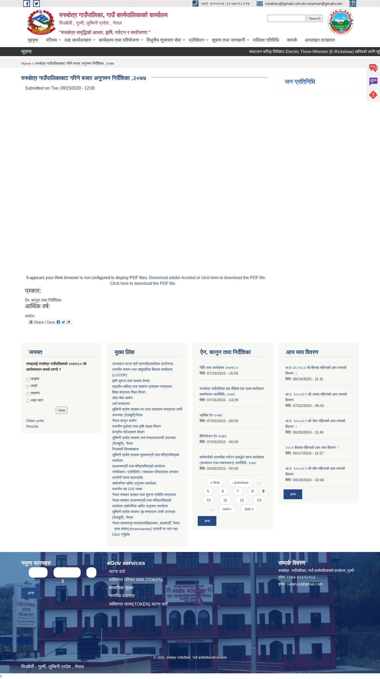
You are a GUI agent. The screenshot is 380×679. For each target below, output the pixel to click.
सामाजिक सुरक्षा (121, 587)
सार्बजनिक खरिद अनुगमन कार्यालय (134, 483)
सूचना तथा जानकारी (228, 40)
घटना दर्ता (117, 571)
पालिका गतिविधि (266, 40)
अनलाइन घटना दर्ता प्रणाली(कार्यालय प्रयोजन (142, 364)
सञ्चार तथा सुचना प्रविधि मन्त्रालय (152, 495)
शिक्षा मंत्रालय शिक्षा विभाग (129, 392)
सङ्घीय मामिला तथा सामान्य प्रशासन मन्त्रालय (142, 386)
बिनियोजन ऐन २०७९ (213, 436)
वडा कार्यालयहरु (78, 40)
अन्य (207, 521)
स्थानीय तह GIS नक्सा (127, 489)
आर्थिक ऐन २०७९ (211, 415)
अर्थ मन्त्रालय (121, 403)
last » (249, 509)
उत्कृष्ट (35, 379)
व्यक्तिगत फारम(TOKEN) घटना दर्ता (138, 604)
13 (259, 500)
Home (26, 63)
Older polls (35, 421)
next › (227, 509)
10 (209, 500)
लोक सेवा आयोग (122, 398)
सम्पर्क (292, 40)
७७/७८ (30, 316)
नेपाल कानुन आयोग (124, 421)
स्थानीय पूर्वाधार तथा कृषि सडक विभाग (136, 426)
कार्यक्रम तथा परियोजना (119, 40)
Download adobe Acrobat (172, 277)
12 (242, 500)
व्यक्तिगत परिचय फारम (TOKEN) (136, 579)
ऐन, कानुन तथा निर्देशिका (43, 300)
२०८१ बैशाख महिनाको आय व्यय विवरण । (312, 447)
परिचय (51, 40)
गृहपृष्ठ (33, 40)
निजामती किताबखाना (125, 449)
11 (225, 500)
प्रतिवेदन (196, 40)
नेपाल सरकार (120, 495)
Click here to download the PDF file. (143, 283)
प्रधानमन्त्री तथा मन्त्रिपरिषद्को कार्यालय (138, 466)
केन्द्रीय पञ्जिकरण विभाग (128, 432)
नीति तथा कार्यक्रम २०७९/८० (219, 367)
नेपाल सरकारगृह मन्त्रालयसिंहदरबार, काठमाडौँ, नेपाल (146, 523)
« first (214, 482)
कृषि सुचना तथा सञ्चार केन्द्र (131, 381)
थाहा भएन (37, 400)
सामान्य (35, 393)
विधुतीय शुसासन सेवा (164, 40)
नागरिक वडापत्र (122, 595)
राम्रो (34, 386)
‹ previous (240, 482)
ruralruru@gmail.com (305, 584)
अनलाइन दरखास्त (320, 40)
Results (32, 426)
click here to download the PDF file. (233, 277)
